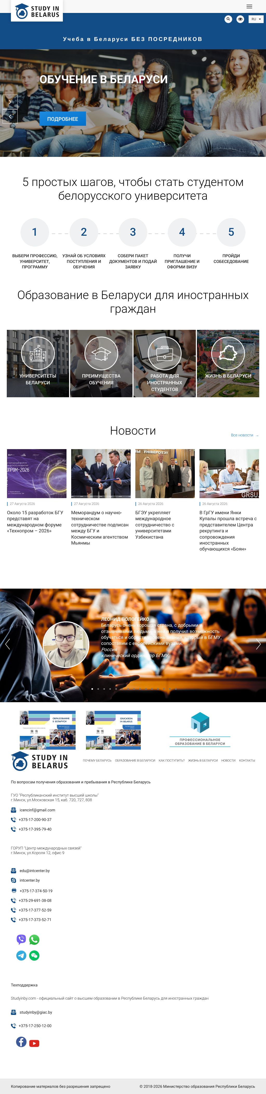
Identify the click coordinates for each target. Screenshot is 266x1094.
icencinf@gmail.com (37, 810)
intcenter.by (30, 880)
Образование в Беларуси (135, 760)
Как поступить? (171, 760)
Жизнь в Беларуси (203, 760)
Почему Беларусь (97, 760)
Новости (228, 760)
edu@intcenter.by (35, 870)
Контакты (247, 760)
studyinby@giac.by (36, 1012)
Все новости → (245, 435)
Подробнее (62, 119)
